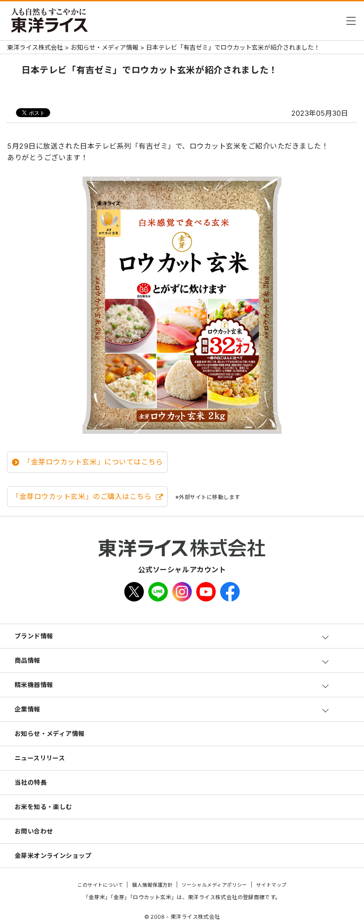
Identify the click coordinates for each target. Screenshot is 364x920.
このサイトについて (100, 885)
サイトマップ (271, 885)
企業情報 (27, 709)
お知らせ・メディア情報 (50, 733)
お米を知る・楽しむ (43, 806)
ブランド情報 (34, 636)
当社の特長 (31, 782)
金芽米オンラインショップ (53, 855)
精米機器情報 (34, 684)
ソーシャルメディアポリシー (214, 885)
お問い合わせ (34, 831)
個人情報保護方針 (152, 885)
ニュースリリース (40, 758)
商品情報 (27, 660)
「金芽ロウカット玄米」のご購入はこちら (81, 496)
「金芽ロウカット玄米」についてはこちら (93, 461)
